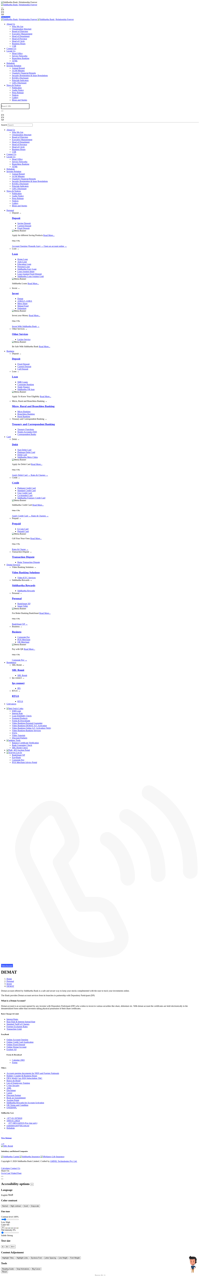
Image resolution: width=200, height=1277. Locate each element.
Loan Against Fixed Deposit (29, 274)
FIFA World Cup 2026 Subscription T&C (24, 1078)
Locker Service (23, 339)
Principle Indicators (20, 80)
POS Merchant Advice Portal (24, 762)
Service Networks (19, 56)
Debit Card (22, 455)
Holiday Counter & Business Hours (22, 1076)
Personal (10, 210)
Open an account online (55, 246)
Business (10, 351)
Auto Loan (22, 262)
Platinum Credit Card (26, 488)
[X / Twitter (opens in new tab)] (2, 1132)
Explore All (11, 1049)
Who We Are (17, 26)
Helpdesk (11, 63)
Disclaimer (11, 1090)
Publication (17, 88)
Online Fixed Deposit (16, 1044)
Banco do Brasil (13, 1080)
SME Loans (22, 382)
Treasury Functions (25, 429)
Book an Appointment (16, 1098)
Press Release (18, 92)
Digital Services (13, 565)
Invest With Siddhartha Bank (25, 326)
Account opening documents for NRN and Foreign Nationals (33, 1073)
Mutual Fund (23, 306)
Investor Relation (14, 66)
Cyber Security (13, 1085)
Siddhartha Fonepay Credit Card (31, 498)
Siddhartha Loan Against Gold (30, 276)
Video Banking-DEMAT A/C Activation (29, 725)
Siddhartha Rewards (26, 591)
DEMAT (10, 986)
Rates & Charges (39, 475)
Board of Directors (20, 31)
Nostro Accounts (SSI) (27, 432)
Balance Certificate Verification (25, 743)
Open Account (5, 17)
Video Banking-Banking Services (26, 730)
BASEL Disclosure (20, 78)
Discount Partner (14, 1095)
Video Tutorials (18, 735)
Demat (20, 298)
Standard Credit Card (26, 490)
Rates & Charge (20, 549)
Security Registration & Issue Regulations (30, 75)
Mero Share (22, 303)
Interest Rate (17, 713)
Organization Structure (21, 29)
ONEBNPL (12, 1107)
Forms (14, 1062)
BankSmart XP (23, 603)
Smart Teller (22, 606)
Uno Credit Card (24, 493)
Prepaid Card (23, 531)
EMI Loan (16, 711)
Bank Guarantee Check (22, 745)
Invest (9, 984)
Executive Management (22, 34)
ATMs (14, 61)
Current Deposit (24, 226)
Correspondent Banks (26, 434)
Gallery (15, 97)
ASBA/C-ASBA (24, 301)
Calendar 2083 (18, 1060)
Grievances (11, 704)
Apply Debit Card (21, 475)
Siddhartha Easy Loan (26, 269)
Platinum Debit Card (26, 452)
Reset (4, 1272)
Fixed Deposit (23, 228)
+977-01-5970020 (14, 1118)
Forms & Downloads (21, 721)
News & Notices (14, 85)
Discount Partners (19, 738)
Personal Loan (23, 266)
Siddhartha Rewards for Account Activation (25, 1103)
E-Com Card (22, 529)
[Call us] (100, 963)
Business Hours (18, 43)
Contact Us (11, 48)
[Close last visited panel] (2, 1176)
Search (4, 125)
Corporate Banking (25, 384)
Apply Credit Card (21, 516)
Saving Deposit (24, 223)
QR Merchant (23, 642)
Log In (19, 752)
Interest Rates (12, 1019)
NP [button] (2, 14)
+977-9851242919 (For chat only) (22, 1123)
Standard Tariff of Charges (18, 1024)
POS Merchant (23, 639)
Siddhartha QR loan (26, 389)
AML (9, 1088)
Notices (15, 95)
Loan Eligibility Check (22, 716)
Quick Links (17, 708)
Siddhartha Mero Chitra (27, 457)
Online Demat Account (16, 1047)
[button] (4, 1195)
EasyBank (16, 757)
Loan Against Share (25, 271)
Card (9, 437)
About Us (11, 24)
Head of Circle (18, 41)
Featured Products (19, 718)
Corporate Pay (23, 637)
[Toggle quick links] (2, 1166)
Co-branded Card (24, 495)
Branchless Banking (20, 58)
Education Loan (24, 264)
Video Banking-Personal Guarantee (27, 723)
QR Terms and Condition (17, 1105)
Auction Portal (23, 750)
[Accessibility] (2, 7)
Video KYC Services (26, 577)
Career (9, 1093)
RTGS (20, 701)
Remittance (11, 662)
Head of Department (21, 36)
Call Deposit (22, 369)
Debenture (21, 308)
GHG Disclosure (19, 83)
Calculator (5, 1168)
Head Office (17, 53)
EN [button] (2, 12)
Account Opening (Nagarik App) (27, 246)
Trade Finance (23, 387)
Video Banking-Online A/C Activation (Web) (31, 728)
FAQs (14, 733)
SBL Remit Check (20, 748)
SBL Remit (22, 675)
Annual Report (18, 68)
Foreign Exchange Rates (17, 1026)
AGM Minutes (18, 70)
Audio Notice (18, 90)
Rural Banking (23, 416)
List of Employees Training (18, 1083)
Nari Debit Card (24, 450)
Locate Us (11, 51)
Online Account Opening (17, 1040)
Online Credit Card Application (20, 1042)
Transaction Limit (14, 1029)
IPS (19, 688)
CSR (14, 46)
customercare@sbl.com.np (18, 1125)
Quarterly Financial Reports (24, 73)
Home (9, 979)
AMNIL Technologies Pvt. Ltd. (63, 1161)
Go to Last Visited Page (11, 1173)
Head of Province (19, 39)
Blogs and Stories (19, 100)
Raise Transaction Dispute (28, 562)
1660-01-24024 (13, 1121)
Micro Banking (23, 411)
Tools (17, 740)
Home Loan (22, 259)
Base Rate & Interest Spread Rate (21, 1022)
